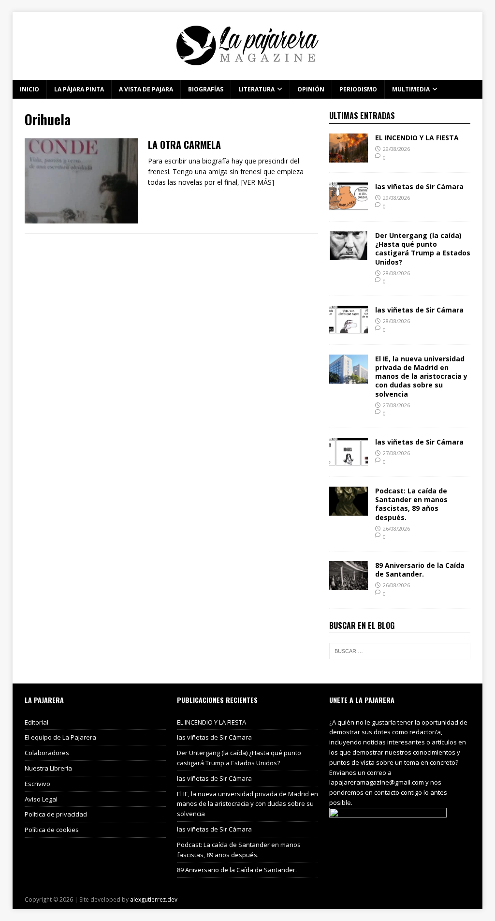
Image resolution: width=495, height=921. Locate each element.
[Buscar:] (399, 651)
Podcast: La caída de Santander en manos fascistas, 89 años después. (411, 504)
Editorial (36, 722)
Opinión (310, 89)
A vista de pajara (146, 89)
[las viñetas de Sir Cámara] (348, 205)
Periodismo (358, 89)
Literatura (256, 89)
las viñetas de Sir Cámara (419, 186)
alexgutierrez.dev (153, 899)
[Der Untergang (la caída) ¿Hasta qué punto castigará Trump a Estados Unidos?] (348, 254)
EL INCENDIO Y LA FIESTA (417, 137)
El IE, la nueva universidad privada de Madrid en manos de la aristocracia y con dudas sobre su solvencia (421, 376)
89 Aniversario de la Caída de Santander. (420, 570)
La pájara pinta (79, 89)
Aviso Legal (41, 799)
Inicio (29, 89)
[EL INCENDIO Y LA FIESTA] (348, 157)
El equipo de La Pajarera (60, 737)
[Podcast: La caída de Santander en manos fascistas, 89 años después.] (348, 510)
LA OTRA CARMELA (184, 144)
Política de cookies (52, 829)
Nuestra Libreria (48, 768)
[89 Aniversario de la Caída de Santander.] (348, 584)
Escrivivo (37, 783)
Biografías (205, 89)
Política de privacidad (56, 814)
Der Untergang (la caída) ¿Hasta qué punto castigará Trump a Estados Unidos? (422, 249)
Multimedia (411, 89)
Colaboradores (47, 752)
